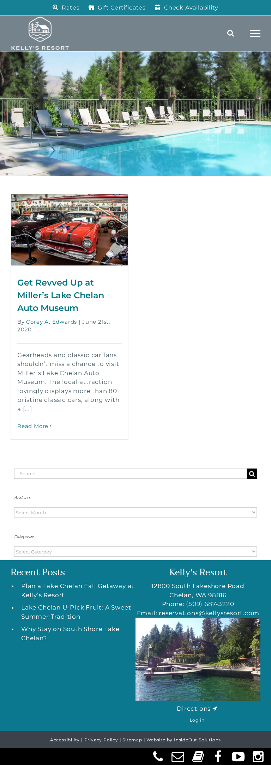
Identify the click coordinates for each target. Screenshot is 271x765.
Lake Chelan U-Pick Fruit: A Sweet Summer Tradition (76, 612)
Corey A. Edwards (51, 321)
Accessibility (65, 739)
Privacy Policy (101, 739)
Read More (32, 426)
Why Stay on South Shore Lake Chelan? (70, 633)
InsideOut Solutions (197, 739)
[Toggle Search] (230, 33)
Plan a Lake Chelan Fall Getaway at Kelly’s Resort (77, 590)
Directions (194, 708)
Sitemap (132, 739)
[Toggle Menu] (255, 33)
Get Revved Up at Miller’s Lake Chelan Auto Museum (60, 295)
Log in (197, 720)
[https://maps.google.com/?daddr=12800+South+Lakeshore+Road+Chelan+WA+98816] (215, 708)
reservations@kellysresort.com (209, 613)
